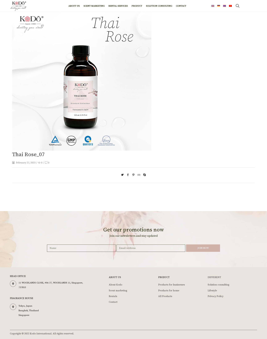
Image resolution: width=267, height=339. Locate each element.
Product (137, 5)
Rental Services (118, 5)
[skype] (144, 175)
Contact (181, 5)
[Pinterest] (133, 175)
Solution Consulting (159, 5)
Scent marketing (94, 5)
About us (74, 5)
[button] (237, 6)
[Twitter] (123, 175)
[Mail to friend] (139, 175)
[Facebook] (128, 175)
